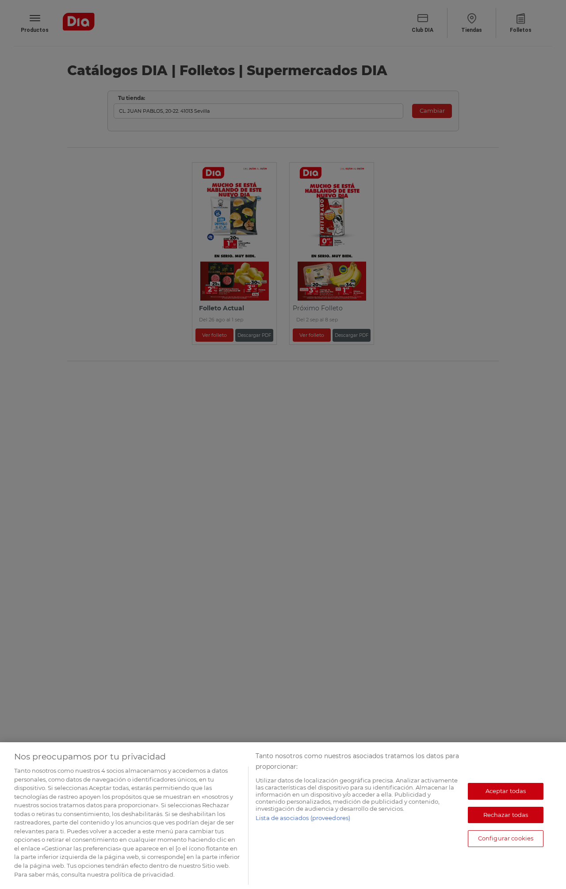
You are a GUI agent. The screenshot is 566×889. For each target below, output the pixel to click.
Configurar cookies (505, 838)
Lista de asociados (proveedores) (303, 817)
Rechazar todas (505, 814)
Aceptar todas (506, 790)
